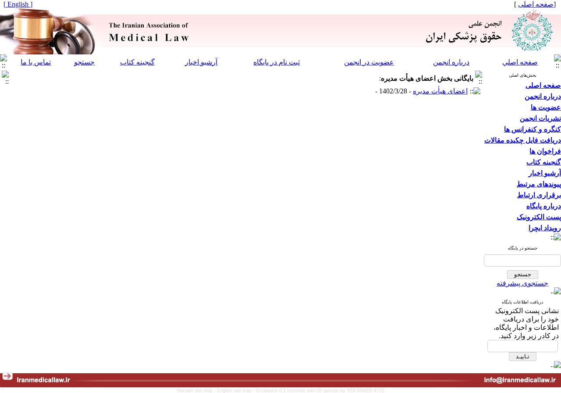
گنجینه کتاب (137, 62)
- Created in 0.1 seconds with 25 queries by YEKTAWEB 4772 (318, 390)
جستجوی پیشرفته (522, 283)
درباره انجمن (451, 62)
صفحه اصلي (520, 62)
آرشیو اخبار (201, 62)
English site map (235, 390)
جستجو (84, 62)
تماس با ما (36, 62)
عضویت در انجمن (369, 62)
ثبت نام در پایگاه (276, 62)
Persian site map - (197, 390)
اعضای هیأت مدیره (440, 91)
